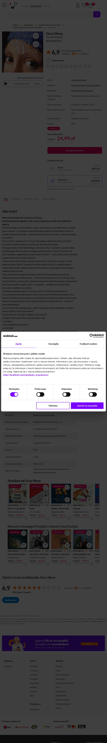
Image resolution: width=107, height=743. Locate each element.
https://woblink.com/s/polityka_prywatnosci (25, 375)
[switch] (40, 394)
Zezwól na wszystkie (87, 405)
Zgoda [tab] (18, 344)
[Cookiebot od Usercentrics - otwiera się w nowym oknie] (91, 336)
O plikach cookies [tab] (88, 344)
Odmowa (53, 405)
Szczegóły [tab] (53, 344)
